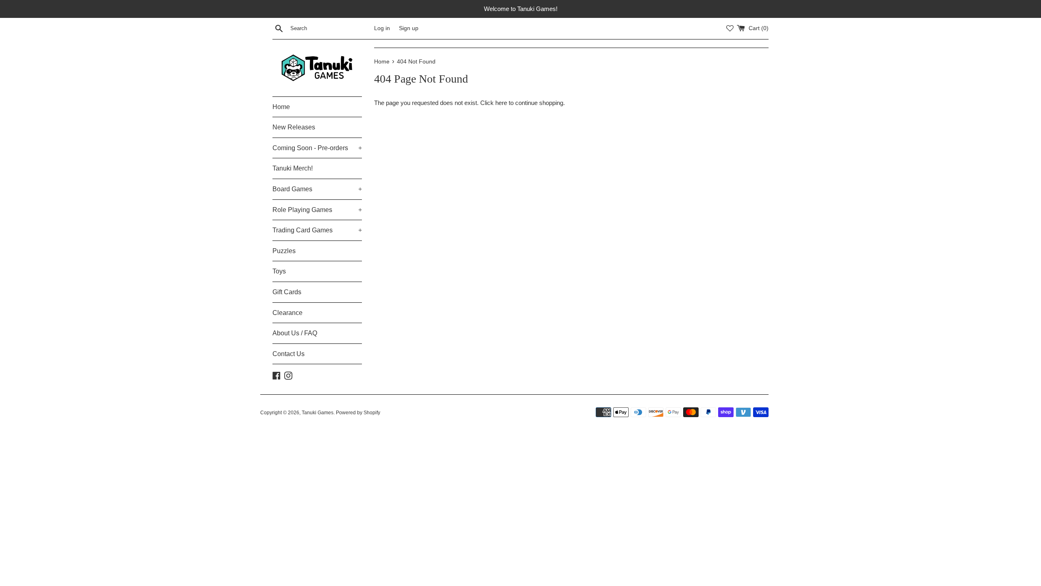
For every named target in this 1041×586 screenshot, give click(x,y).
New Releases (293, 127)
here (501, 102)
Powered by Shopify (358, 412)
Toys (279, 271)
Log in (382, 28)
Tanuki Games (317, 412)
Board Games (317, 189)
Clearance (287, 312)
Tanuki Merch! (292, 168)
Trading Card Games (317, 230)
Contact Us (288, 353)
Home (281, 106)
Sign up (408, 28)
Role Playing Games (317, 209)
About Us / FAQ (294, 333)
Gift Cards (286, 292)
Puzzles (284, 250)
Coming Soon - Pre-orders (317, 147)
